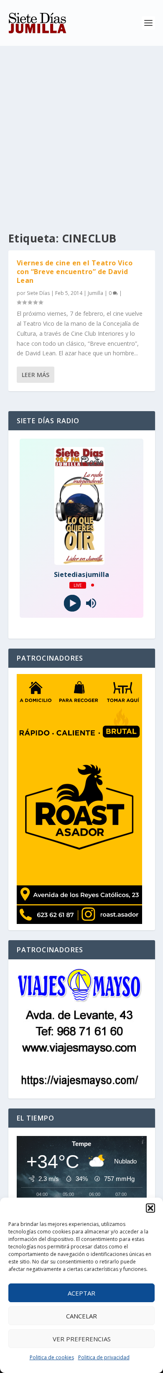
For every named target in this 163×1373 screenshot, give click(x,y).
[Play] (72, 603)
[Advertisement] (81, 131)
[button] (150, 1208)
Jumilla (95, 293)
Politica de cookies (52, 1357)
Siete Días (38, 293)
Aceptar (81, 1293)
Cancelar (81, 1316)
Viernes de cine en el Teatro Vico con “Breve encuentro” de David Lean (75, 271)
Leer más (35, 375)
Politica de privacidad (104, 1357)
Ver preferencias (82, 1339)
